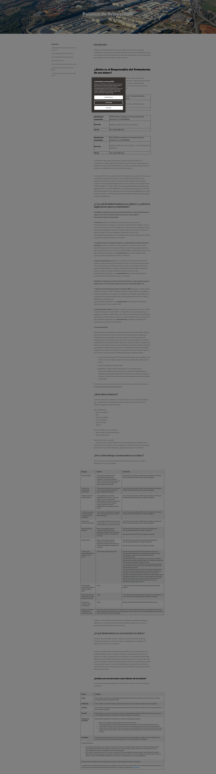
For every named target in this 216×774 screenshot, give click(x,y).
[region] (108, 94)
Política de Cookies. (109, 92)
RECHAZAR (108, 107)
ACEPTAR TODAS (108, 97)
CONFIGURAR (108, 102)
